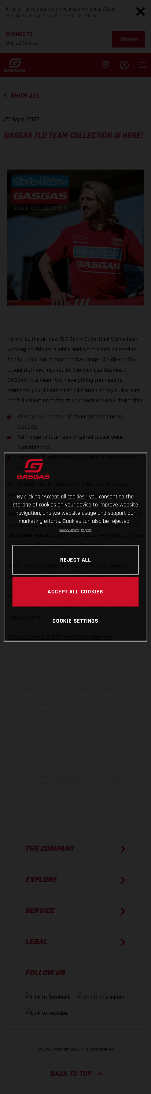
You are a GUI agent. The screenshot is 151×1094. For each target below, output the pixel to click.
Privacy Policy (69, 530)
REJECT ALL (75, 559)
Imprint (86, 530)
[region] (75, 547)
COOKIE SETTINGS (75, 620)
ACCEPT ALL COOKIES (75, 591)
